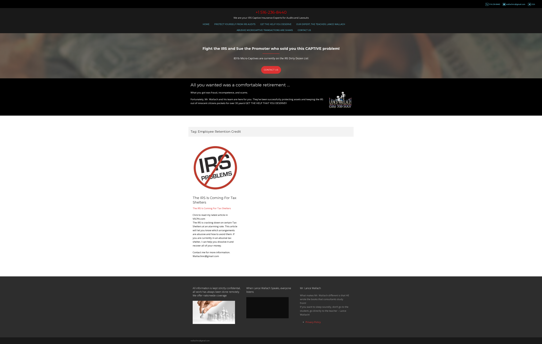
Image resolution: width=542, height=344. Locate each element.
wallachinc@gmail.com (515, 4)
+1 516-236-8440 (271, 12)
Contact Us (304, 30)
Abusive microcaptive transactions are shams (265, 30)
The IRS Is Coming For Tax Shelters (212, 208)
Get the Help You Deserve (275, 24)
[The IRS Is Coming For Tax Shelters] (215, 167)
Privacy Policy (313, 322)
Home (206, 24)
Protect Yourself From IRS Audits (234, 24)
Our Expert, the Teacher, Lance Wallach (320, 24)
